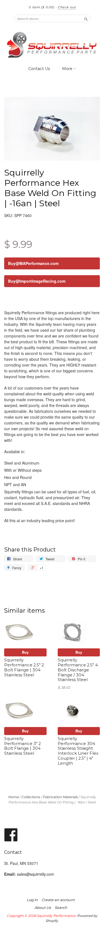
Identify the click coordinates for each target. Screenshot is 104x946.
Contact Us (39, 68)
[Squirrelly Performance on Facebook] (11, 834)
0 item (41, 7)
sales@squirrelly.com (35, 874)
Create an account (58, 900)
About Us (42, 907)
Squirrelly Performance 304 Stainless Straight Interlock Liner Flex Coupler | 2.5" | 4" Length (78, 751)
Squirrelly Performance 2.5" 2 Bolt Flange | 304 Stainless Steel (24, 667)
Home (13, 797)
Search (61, 907)
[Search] (86, 18)
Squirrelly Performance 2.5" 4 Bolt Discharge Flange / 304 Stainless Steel (78, 670)
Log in (32, 900)
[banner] (52, 45)
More (67, 68)
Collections (30, 797)
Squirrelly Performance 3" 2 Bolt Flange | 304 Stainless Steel (22, 746)
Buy (25, 652)
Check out (67, 7)
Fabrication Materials (60, 797)
